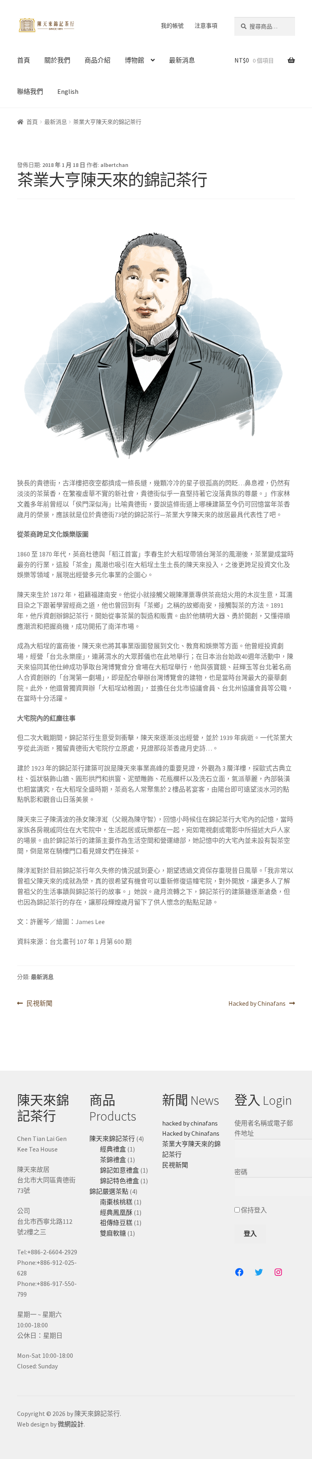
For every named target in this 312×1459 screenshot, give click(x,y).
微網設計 (71, 1424)
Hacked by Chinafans (257, 1004)
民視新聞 (39, 1004)
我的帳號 (172, 25)
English (67, 91)
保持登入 (253, 1210)
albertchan (114, 165)
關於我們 (57, 60)
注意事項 (206, 25)
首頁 (23, 60)
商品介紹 (97, 60)
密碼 (240, 1172)
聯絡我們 (30, 91)
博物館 (134, 60)
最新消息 (182, 60)
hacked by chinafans (190, 1123)
